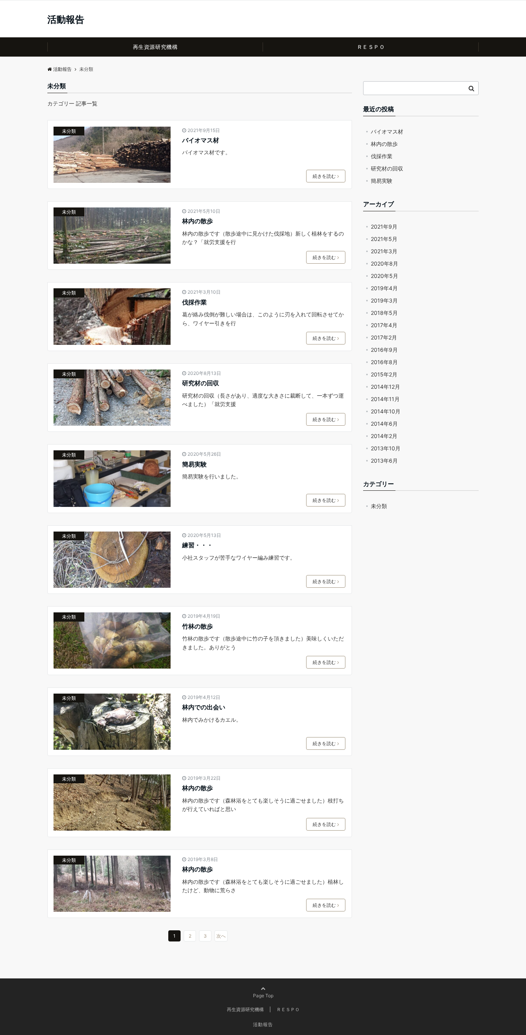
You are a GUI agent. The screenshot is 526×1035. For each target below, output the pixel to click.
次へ (221, 936)
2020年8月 (384, 263)
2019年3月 (384, 300)
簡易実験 (194, 464)
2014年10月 (385, 411)
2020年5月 (384, 276)
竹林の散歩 (197, 626)
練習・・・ (197, 545)
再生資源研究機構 (155, 46)
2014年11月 (385, 399)
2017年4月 (384, 325)
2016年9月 (384, 349)
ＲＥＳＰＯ (371, 46)
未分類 (69, 131)
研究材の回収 (200, 383)
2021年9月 (384, 226)
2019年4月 (384, 288)
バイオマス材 (200, 140)
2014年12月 (385, 386)
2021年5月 (384, 239)
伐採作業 (194, 302)
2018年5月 (384, 312)
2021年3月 (384, 251)
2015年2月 (384, 374)
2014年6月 (384, 423)
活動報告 (65, 19)
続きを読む (324, 176)
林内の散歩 (197, 221)
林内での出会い (203, 707)
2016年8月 (384, 362)
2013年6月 (384, 460)
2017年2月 (384, 337)
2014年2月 (384, 436)
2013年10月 (385, 448)
